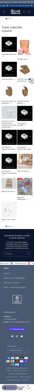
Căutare (7, 273)
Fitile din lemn (22, 171)
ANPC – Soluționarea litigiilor (15, 287)
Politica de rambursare (20, 370)
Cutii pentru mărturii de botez (8, 148)
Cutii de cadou (7, 79)
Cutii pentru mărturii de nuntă (24, 148)
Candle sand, (22, 59)
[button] (4, 11)
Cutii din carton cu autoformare (24, 80)
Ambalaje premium (9, 54)
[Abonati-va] (27, 253)
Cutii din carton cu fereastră (9, 102)
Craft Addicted (16, 368)
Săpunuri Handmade (21, 198)
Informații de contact (12, 283)
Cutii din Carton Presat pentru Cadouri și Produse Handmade (9, 124)
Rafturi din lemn (8, 191)
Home (10, 18)
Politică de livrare (25, 377)
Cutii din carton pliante (23, 102)
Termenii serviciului (11, 377)
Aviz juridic (25, 380)
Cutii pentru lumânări (21, 124)
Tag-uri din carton (9, 219)
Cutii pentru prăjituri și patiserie (9, 172)
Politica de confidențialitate (14, 278)
